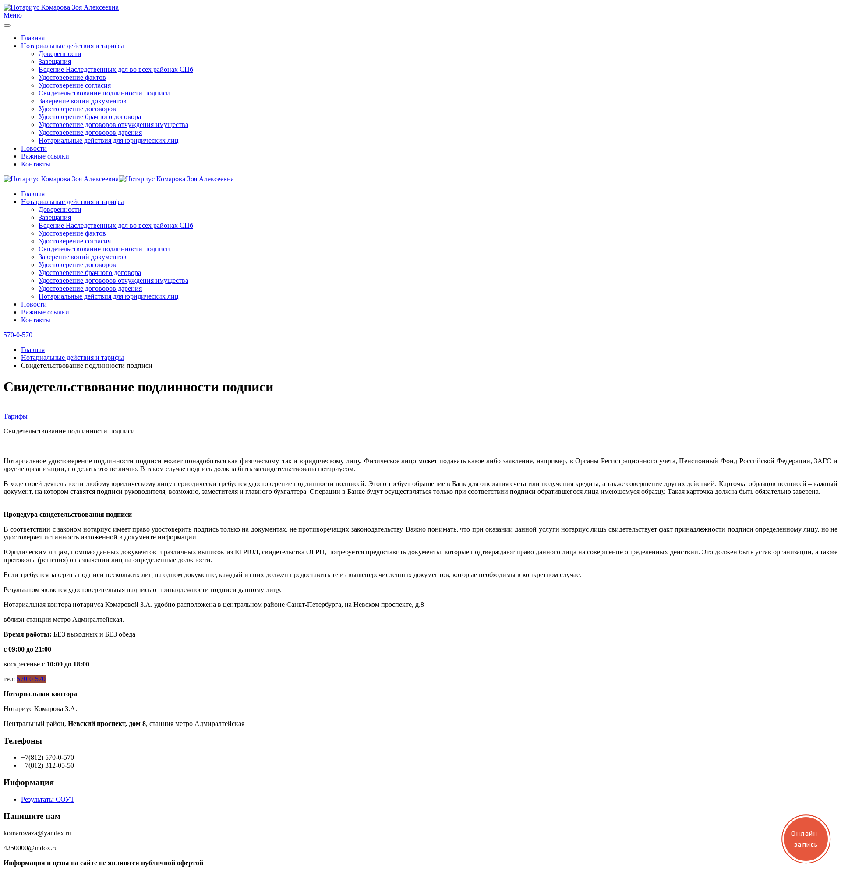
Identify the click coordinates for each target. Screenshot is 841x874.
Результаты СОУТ (47, 799)
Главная (33, 38)
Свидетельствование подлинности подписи (104, 93)
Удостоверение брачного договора (90, 116)
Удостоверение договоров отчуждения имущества (113, 124)
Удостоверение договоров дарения (90, 132)
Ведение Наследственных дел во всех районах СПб (116, 69)
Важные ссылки (45, 156)
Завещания (55, 61)
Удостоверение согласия (75, 85)
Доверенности (60, 53)
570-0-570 (18, 334)
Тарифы (16, 416)
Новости (34, 148)
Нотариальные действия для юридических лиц (109, 140)
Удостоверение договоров (77, 109)
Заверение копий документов (83, 101)
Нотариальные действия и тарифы (72, 45)
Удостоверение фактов (72, 77)
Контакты (35, 164)
